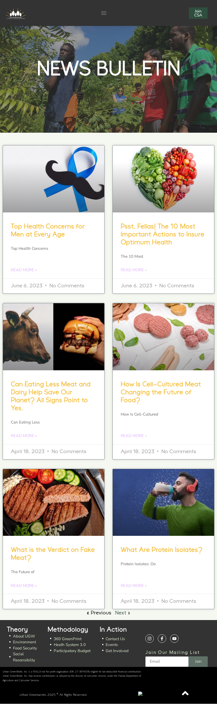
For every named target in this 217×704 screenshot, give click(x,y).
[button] (103, 13)
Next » (122, 613)
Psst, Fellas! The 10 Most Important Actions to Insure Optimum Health (162, 235)
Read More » (24, 270)
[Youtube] (174, 638)
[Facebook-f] (162, 638)
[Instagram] (149, 638)
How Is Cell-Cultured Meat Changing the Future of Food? (161, 392)
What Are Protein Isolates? (161, 550)
